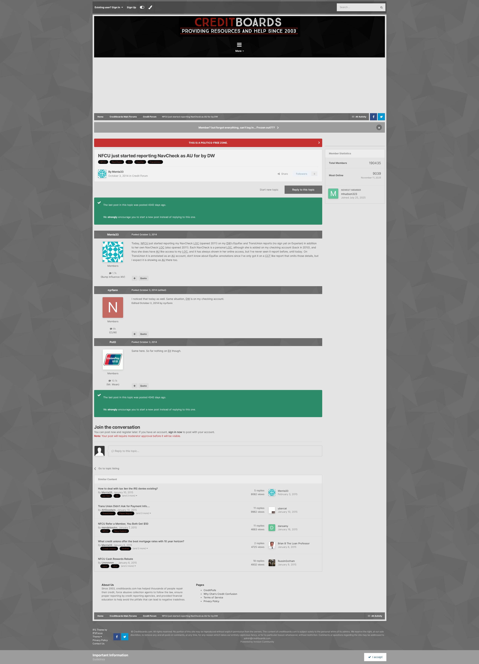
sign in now (175, 432)
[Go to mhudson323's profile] (333, 194)
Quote (143, 278)
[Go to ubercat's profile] (272, 510)
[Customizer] (142, 7)
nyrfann (113, 290)
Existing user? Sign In (108, 7)
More (238, 50)
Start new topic (269, 189)
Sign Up (131, 7)
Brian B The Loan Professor (294, 543)
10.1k (114, 380)
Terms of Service (213, 597)
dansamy (283, 525)
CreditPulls (210, 590)
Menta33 (117, 171)
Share (284, 173)
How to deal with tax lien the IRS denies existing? (128, 488)
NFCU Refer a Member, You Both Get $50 (123, 523)
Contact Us (98, 643)
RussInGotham (286, 560)
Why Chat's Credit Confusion (220, 593)
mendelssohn (109, 527)
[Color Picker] (150, 7)
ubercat (282, 508)
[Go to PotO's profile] (113, 359)
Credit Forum (140, 175)
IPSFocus (98, 633)
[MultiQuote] (135, 278)
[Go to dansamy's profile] (272, 527)
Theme (96, 636)
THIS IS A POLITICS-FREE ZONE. (208, 142)
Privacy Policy (211, 601)
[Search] (381, 7)
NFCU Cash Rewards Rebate (115, 558)
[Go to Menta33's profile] (102, 174)
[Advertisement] (239, 85)
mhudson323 (349, 193)
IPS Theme (98, 629)
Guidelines (99, 659)
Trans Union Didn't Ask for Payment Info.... (124, 506)
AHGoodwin (109, 509)
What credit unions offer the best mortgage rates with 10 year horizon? (141, 541)
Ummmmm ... (109, 562)
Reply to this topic (303, 189)
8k (114, 328)
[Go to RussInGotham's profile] (272, 562)
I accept (376, 657)
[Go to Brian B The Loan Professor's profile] (272, 545)
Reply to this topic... (126, 450)
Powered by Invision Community (257, 641)
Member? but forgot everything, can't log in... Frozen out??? (237, 127)
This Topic (367, 7)
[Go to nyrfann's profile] (113, 307)
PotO (113, 342)
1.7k (114, 273)
